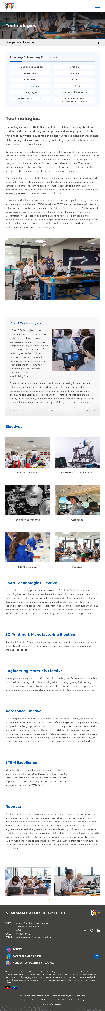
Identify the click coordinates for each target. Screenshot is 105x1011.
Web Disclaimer (48, 1000)
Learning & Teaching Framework (34, 57)
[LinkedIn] (98, 930)
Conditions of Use (66, 1000)
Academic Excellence (74, 92)
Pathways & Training (30, 98)
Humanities (31, 79)
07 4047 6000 (23, 934)
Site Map (81, 1000)
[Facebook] (85, 930)
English (74, 67)
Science (74, 73)
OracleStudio (56, 1004)
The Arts (74, 86)
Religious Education (31, 67)
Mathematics (31, 73)
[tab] (52, 899)
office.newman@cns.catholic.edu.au (34, 937)
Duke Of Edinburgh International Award (74, 100)
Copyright (24, 1000)
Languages (30, 92)
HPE (74, 79)
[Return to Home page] (9, 6)
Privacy (35, 1000)
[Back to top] (97, 956)
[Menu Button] (97, 6)
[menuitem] (30, 67)
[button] (14, 410)
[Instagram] (91, 930)
